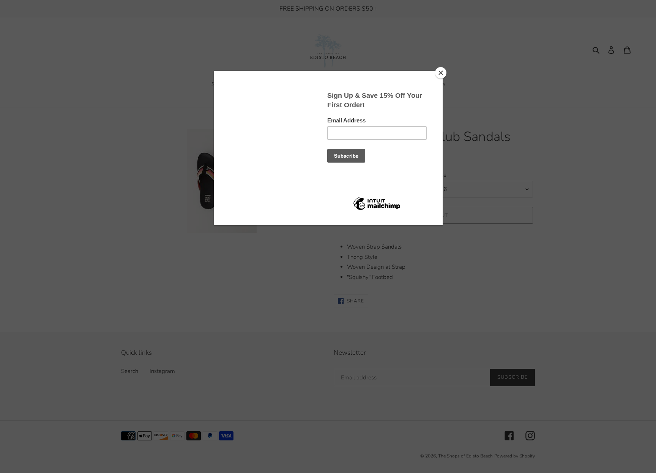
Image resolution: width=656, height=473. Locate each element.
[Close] (440, 72)
